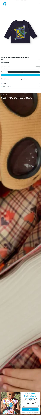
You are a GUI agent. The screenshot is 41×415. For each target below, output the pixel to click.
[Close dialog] (39, 393)
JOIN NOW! (30, 409)
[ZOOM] (37, 53)
